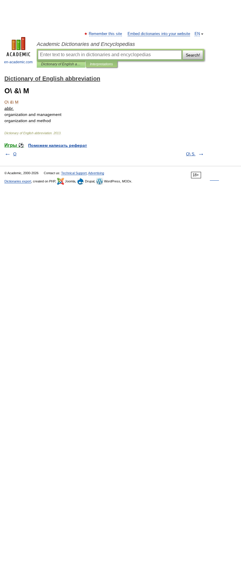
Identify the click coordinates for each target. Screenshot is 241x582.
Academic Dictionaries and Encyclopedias (86, 44)
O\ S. (190, 154)
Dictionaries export (17, 181)
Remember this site (105, 34)
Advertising (96, 173)
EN (197, 34)
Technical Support (74, 173)
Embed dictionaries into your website (159, 34)
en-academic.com (18, 62)
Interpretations (101, 64)
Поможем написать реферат (57, 145)
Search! (193, 55)
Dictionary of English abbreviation (61, 64)
